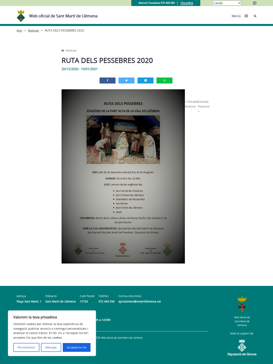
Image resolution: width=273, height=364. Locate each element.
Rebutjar (51, 347)
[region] (52, 333)
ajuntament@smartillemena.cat (140, 301)
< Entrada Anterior (191, 104)
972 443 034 (107, 301)
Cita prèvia (186, 3)
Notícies (33, 30)
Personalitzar (26, 347)
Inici (19, 30)
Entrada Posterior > (204, 106)
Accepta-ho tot (76, 347)
